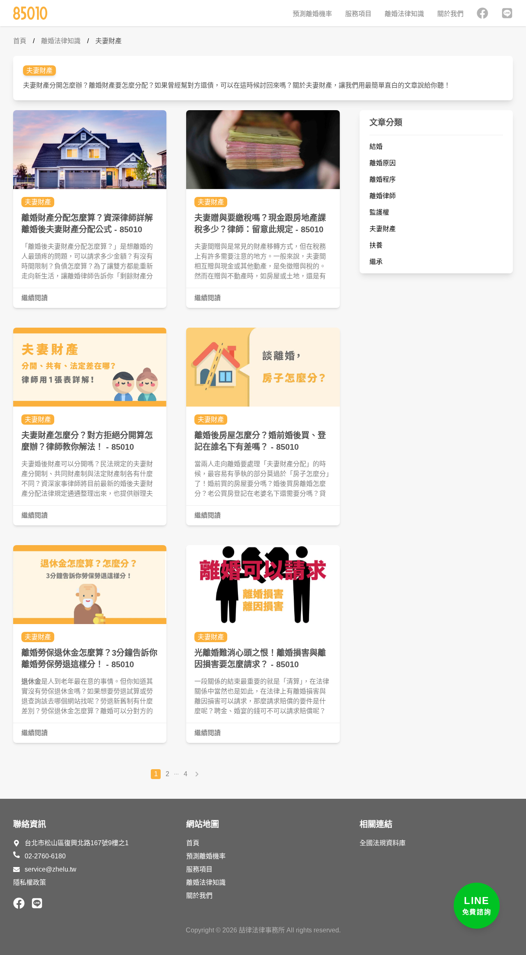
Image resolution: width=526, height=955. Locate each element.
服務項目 (358, 13)
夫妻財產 (108, 40)
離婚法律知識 (404, 13)
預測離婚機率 (312, 13)
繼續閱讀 (34, 297)
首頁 (19, 40)
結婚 (376, 146)
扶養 (376, 245)
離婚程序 (382, 179)
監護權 (379, 212)
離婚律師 (382, 195)
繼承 (376, 261)
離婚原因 (382, 163)
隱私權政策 (29, 882)
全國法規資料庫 (383, 842)
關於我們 (450, 13)
